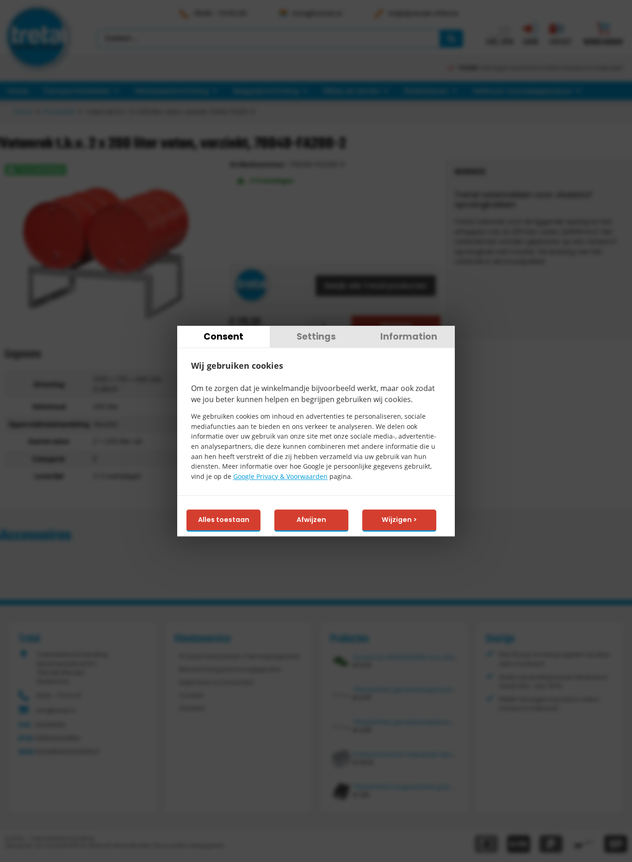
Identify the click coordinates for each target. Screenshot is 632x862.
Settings (316, 336)
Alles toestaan (223, 520)
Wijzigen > (399, 520)
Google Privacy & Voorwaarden (280, 476)
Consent (223, 336)
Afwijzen (311, 520)
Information (408, 336)
